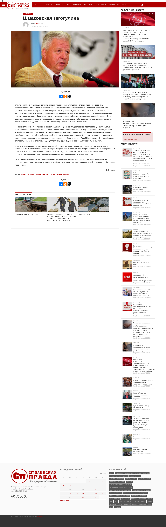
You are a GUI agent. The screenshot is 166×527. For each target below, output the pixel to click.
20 (76, 493)
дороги (143, 496)
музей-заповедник (139, 504)
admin (38, 23)
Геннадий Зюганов (117, 479)
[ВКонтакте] (61, 96)
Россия (134, 498)
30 (96, 497)
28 (83, 497)
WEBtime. (40, 516)
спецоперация (134, 476)
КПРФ (111, 473)
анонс (149, 501)
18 (63, 493)
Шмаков (65, 174)
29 (89, 497)
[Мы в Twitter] (13, 496)
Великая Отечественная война (121, 487)
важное (146, 473)
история (135, 496)
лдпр (120, 504)
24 (102, 493)
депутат (130, 501)
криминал (125, 498)
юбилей (127, 504)
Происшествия (62, 5)
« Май (62, 500)
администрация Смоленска (120, 490)
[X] (69, 96)
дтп (116, 501)
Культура (88, 5)
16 (96, 489)
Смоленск (119, 473)
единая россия (27, 174)
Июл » (68, 500)
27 (76, 497)
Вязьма (117, 507)
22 (89, 493)
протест (45, 174)
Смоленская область (133, 473)
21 (83, 493)
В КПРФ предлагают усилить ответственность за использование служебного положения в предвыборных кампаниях (62, 217)
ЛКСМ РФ (121, 481)
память (122, 501)
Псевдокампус (84, 214)
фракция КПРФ (131, 479)
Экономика (100, 5)
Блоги (124, 5)
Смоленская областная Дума (121, 484)
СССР (150, 504)
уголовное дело (141, 493)
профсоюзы (55, 174)
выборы (129, 481)
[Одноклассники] (65, 96)
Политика (76, 5)
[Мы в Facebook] (25, 496)
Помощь (113, 481)
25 (63, 497)
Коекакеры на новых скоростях (28, 214)
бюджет (113, 504)
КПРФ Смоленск (115, 493)
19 (70, 493)
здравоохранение (146, 498)
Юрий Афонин (140, 501)
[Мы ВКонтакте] (17, 496)
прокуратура (128, 493)
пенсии (38, 174)
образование (115, 498)
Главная (37, 5)
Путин (112, 496)
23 (96, 493)
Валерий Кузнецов (123, 496)
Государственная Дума (118, 476)
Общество (114, 5)
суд (111, 507)
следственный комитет (141, 490)
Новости (48, 5)
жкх (111, 501)
